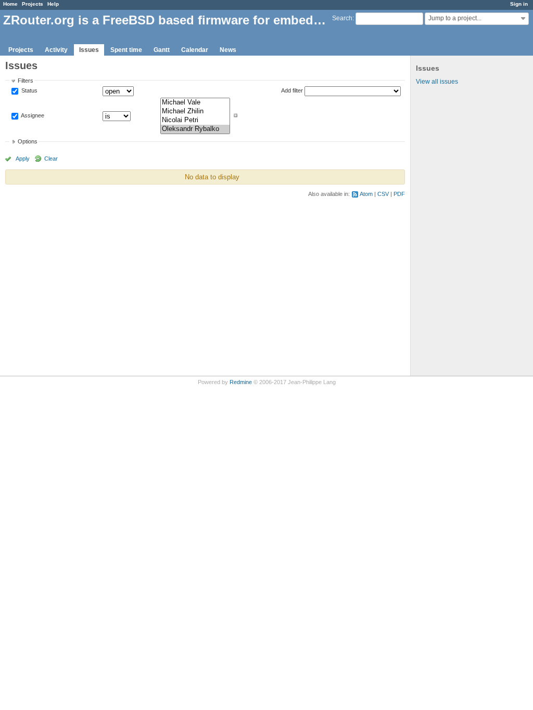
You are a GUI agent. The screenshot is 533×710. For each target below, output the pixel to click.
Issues (89, 50)
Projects (32, 4)
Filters (25, 80)
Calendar (194, 50)
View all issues (437, 81)
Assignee (32, 115)
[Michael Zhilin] (195, 111)
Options (27, 141)
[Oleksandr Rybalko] (195, 129)
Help (53, 4)
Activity (56, 50)
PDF (399, 194)
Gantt (162, 50)
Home (10, 4)
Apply (23, 158)
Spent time (126, 50)
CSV (383, 194)
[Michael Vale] (195, 102)
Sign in (519, 4)
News (228, 50)
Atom (366, 194)
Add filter (292, 90)
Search (342, 18)
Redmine (241, 382)
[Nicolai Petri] (195, 120)
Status (28, 91)
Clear (51, 158)
